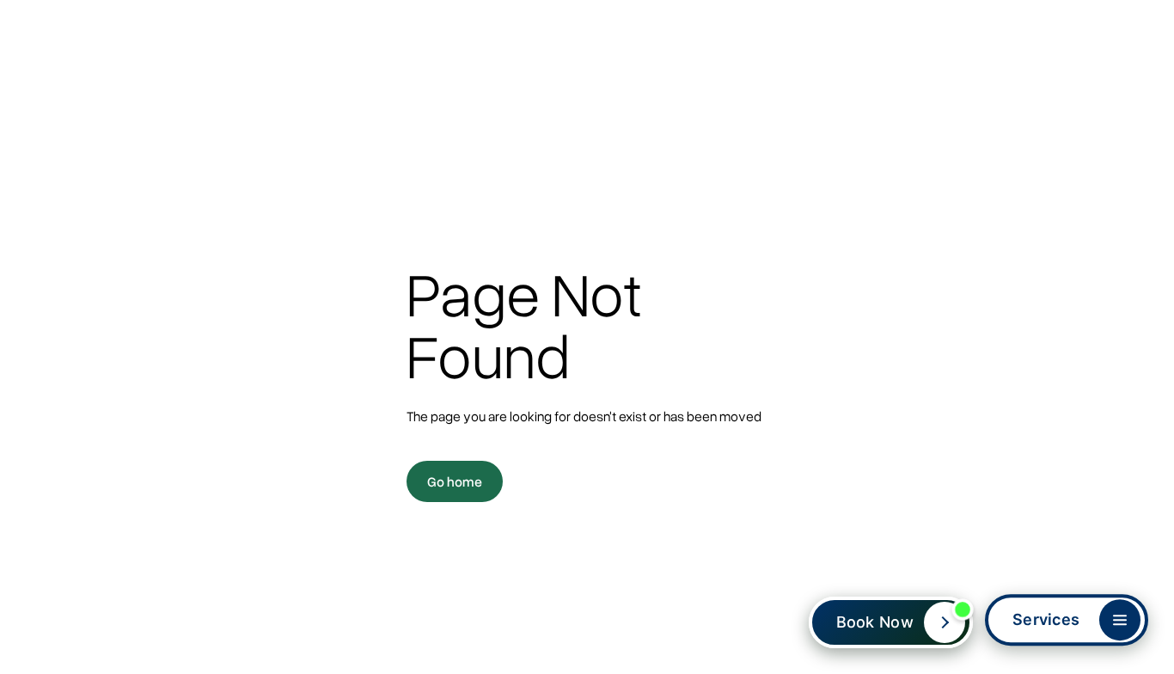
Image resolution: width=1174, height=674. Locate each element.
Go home (454, 481)
